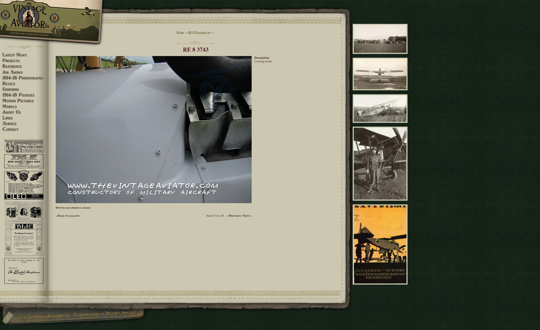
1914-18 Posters (24, 95)
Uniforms (24, 89)
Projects (24, 60)
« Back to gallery (68, 216)
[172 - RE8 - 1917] (381, 92)
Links (24, 118)
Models (24, 106)
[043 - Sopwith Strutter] (381, 124)
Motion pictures (24, 101)
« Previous (234, 216)
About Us (24, 112)
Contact (24, 129)
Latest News (24, 55)
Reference (24, 66)
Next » (247, 216)
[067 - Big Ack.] (381, 202)
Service (24, 123)
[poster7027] (381, 286)
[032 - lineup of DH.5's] (381, 55)
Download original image (73, 207)
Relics (24, 83)
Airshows (24, 72)
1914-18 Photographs (24, 78)
